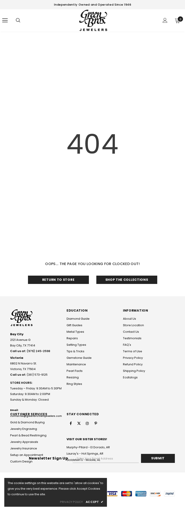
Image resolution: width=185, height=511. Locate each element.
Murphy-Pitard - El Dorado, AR (88, 447)
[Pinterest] (96, 423)
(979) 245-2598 (38, 351)
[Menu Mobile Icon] (5, 20)
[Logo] (93, 20)
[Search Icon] (18, 20)
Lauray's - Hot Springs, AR (85, 453)
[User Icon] (165, 20)
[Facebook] (71, 423)
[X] (79, 423)
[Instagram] (87, 423)
